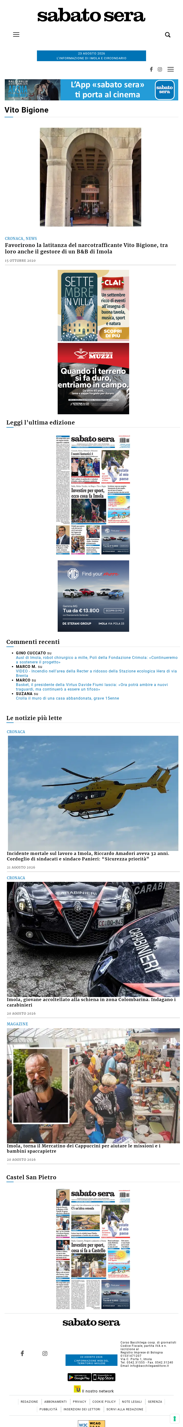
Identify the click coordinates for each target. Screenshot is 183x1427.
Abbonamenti (56, 1401)
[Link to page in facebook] (22, 1353)
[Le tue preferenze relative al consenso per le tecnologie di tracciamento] (174, 1418)
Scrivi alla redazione (125, 1409)
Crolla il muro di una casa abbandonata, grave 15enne (67, 698)
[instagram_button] (160, 69)
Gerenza (155, 1401)
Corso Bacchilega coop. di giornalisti (148, 1342)
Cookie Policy (104, 1401)
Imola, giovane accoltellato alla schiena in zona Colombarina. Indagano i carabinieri (91, 1002)
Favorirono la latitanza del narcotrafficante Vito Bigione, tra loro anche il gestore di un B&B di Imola (86, 248)
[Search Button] (160, 32)
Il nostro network (97, 1391)
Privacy (80, 1401)
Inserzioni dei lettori (82, 1409)
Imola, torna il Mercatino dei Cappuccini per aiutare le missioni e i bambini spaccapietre (84, 1148)
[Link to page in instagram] (45, 1353)
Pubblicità (49, 1409)
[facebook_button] (151, 69)
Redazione (30, 1401)
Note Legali (132, 1401)
